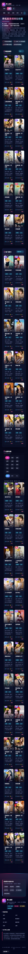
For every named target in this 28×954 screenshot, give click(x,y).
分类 (16, 915)
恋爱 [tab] (12, 457)
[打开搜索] (24, 13)
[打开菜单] (13, 8)
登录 (4, 8)
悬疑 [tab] (17, 461)
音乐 (22, 13)
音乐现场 (12, 890)
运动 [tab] (7, 471)
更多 (20, 51)
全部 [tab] (7, 457)
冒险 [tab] (17, 457)
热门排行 (5, 922)
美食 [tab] (7, 464)
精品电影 (12, 886)
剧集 (4, 13)
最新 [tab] (8, 476)
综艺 (18, 13)
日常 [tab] (12, 461)
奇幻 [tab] (17, 468)
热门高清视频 (18, 890)
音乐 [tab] (12, 464)
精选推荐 (17, 918)
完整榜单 (19, 251)
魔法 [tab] (12, 468)
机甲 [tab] (7, 461)
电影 (9, 13)
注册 (9, 8)
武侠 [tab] (17, 464)
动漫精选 (18, 886)
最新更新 (17, 922)
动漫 (13, 13)
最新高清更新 (6, 893)
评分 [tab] (17, 476)
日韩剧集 (6, 886)
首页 (4, 915)
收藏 (4, 918)
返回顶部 (5, 951)
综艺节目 (6, 890)
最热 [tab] (12, 476)
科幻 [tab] (7, 468)
